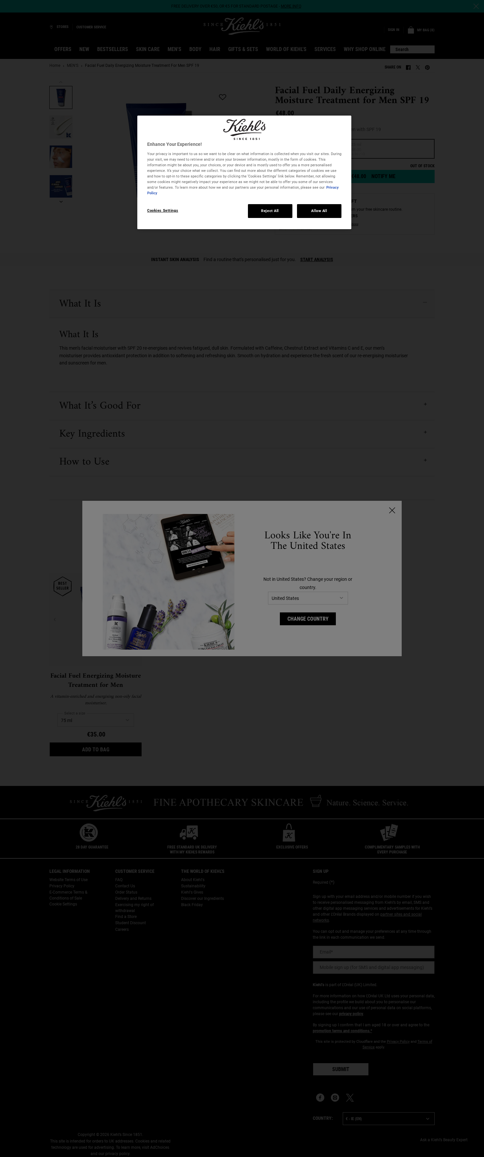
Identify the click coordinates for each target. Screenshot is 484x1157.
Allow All (319, 210)
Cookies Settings (162, 210)
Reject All (270, 210)
